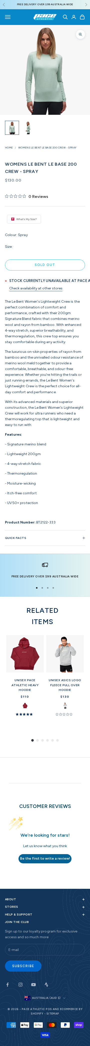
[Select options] (38, 668)
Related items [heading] (42, 616)
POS (49, 1009)
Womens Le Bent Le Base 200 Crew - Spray (47, 147)
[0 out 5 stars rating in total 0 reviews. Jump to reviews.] (65, 714)
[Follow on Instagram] (20, 984)
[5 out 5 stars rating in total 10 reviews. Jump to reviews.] (25, 714)
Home (9, 147)
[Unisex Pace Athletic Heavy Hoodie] (25, 653)
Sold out (45, 265)
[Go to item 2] (28, 128)
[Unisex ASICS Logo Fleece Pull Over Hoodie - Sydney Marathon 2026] (65, 653)
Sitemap (52, 1013)
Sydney (25, 705)
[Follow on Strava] (46, 984)
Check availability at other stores (35, 288)
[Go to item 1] (12, 128)
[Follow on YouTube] (33, 984)
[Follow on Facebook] (7, 984)
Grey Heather (65, 705)
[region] (45, 570)
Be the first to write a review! (45, 858)
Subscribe (23, 966)
